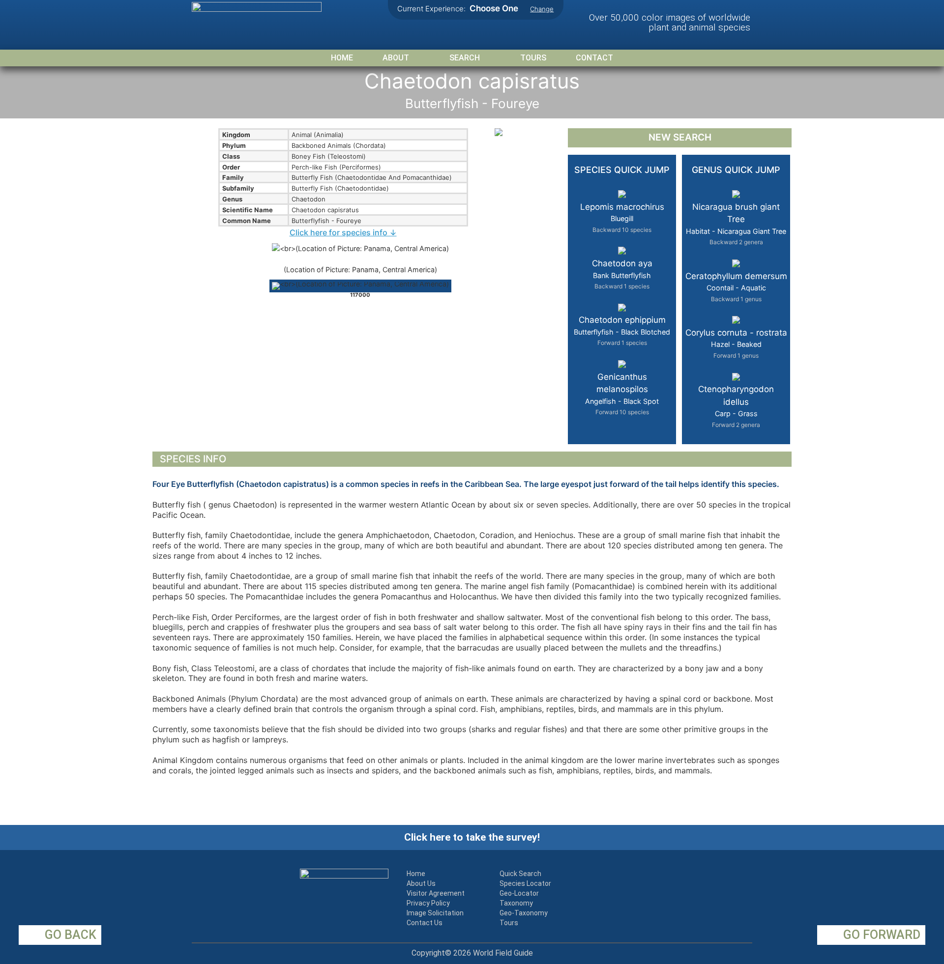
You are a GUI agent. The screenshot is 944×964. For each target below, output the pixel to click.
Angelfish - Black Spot (622, 394)
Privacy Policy (428, 903)
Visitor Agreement (436, 893)
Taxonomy (516, 903)
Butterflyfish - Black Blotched (622, 330)
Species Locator (525, 883)
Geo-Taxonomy (524, 913)
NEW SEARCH (680, 137)
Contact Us (424, 923)
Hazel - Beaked (736, 343)
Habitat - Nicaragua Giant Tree (736, 224)
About (396, 57)
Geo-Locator (519, 893)
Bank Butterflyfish (622, 274)
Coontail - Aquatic (736, 287)
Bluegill (622, 217)
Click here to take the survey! (472, 837)
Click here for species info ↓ (343, 232)
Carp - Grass (736, 406)
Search (464, 57)
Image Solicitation (435, 913)
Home (342, 57)
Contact (594, 57)
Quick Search (520, 874)
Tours (533, 57)
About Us (421, 883)
